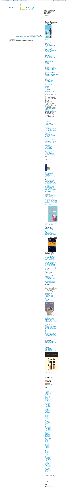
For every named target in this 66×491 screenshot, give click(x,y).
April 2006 (47, 463)
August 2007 (47, 449)
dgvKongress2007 (49, 46)
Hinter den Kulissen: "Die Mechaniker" (17, 11)
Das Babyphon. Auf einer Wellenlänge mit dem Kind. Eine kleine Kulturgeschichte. (50, 224)
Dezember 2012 (48, 402)
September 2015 (48, 390)
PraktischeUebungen (49, 61)
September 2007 (48, 449)
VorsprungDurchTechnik (50, 80)
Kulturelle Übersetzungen (49, 372)
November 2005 (48, 467)
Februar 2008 (47, 444)
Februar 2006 (47, 465)
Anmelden (55, 0)
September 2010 (48, 422)
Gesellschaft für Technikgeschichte (48, 148)
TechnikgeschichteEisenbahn (51, 71)
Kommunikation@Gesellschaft (50, 141)
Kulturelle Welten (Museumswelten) (48, 149)
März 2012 (47, 408)
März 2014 (47, 394)
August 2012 (47, 406)
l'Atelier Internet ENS (48, 146)
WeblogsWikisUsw (49, 81)
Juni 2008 (47, 441)
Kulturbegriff (48, 55)
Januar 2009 (47, 435)
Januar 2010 (47, 425)
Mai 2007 (47, 452)
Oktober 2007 (47, 448)
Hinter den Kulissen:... (24, 0)
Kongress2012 (48, 53)
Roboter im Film (48, 106)
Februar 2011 (47, 419)
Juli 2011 (46, 414)
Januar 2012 (47, 410)
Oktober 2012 (47, 404)
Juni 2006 (47, 461)
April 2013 (47, 399)
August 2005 (47, 470)
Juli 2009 (46, 431)
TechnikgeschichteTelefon (50, 76)
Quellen (47, 62)
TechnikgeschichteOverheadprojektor (51, 74)
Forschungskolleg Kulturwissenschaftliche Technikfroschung (49, 124)
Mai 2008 (47, 442)
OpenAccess (48, 60)
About (47, 41)
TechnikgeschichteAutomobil (51, 68)
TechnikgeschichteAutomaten (51, 67)
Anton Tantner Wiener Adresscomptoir (49, 152)
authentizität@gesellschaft (50, 42)
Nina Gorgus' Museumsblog (50, 150)
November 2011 (48, 411)
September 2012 (48, 405)
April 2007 (47, 453)
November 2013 (48, 395)
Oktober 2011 (47, 412)
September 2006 (48, 459)
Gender (47, 47)
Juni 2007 (47, 451)
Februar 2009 (47, 434)
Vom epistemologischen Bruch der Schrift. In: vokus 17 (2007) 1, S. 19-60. (51, 268)
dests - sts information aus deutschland (49, 145)
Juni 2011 (47, 415)
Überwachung (48, 78)
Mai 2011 (46, 416)
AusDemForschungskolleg (50, 41)
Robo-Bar (47, 115)
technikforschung (9, 0)
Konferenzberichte (49, 51)
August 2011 (47, 413)
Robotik (47, 63)
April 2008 (47, 443)
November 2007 (48, 447)
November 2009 (48, 427)
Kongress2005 (48, 52)
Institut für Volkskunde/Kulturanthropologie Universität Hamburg (50, 128)
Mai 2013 (47, 398)
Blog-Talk (47, 43)
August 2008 (47, 439)
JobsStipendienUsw (49, 48)
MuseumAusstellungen (50, 58)
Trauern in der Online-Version (50, 111)
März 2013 (47, 400)
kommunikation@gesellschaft (51, 50)
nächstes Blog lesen (60, 0)
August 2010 (47, 423)
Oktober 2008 (47, 437)
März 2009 (47, 433)
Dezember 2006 (48, 456)
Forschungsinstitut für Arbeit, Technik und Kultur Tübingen (50, 154)
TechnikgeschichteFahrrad (50, 72)
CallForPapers (48, 44)
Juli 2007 (46, 450)
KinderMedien (48, 49)
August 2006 (47, 460)
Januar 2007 (47, 455)
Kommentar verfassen (32, 36)
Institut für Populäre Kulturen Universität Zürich (50, 126)
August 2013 (47, 397)
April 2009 (47, 432)
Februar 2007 (47, 455)
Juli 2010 (46, 424)
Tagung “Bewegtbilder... (49, 102)
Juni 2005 (47, 472)
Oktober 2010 (47, 421)
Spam (47, 65)
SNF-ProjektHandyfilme (50, 64)
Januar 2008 (47, 445)
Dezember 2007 (48, 446)
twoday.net (4, 0)
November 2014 (48, 393)
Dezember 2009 (48, 426)
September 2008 (48, 438)
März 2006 (47, 464)
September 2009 (48, 429)
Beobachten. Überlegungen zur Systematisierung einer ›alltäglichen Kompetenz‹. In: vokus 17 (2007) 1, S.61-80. (50, 264)
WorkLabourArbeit (16, 0)
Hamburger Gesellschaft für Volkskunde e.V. (50, 136)
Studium (47, 65)
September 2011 (48, 413)
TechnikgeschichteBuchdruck (51, 70)
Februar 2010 (47, 425)
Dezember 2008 (48, 436)
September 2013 (48, 396)
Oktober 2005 (47, 468)
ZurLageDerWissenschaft (50, 83)
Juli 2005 (46, 471)
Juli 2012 (46, 407)
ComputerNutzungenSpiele (50, 45)
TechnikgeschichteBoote (50, 69)
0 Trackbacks (39, 36)
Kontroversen (48, 54)
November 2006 (48, 457)
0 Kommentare (25, 36)
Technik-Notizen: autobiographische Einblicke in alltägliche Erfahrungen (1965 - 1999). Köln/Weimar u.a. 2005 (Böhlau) (50, 327)
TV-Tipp (47, 77)
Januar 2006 (47, 466)
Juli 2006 (46, 461)
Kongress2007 (48, 53)
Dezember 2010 (48, 420)
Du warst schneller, (48, 99)
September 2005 (48, 469)
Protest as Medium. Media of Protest (50, 133)
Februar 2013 (47, 401)
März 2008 (47, 443)
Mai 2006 (47, 462)
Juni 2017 (47, 389)
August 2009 (47, 430)
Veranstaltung (48, 79)
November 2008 (48, 437)
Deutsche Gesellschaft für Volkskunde (49, 137)
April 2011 (47, 417)
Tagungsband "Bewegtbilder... (50, 91)
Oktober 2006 (47, 458)
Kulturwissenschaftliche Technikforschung (49, 39)
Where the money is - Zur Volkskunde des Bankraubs (50, 143)
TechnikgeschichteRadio (50, 75)
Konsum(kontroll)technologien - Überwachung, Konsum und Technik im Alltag (50, 131)
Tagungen (47, 66)
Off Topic (47, 59)
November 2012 (48, 403)
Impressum (47, 87)
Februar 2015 (47, 391)
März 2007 (47, 454)
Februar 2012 (47, 409)
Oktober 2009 (47, 428)
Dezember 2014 (48, 392)
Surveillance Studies (48, 134)
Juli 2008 (46, 440)
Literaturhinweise (49, 56)
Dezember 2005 (48, 467)
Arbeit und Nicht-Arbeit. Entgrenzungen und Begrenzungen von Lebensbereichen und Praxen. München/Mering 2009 (50, 175)
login (46, 17)
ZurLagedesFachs (49, 84)
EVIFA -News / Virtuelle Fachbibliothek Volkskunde (50, 139)
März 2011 (47, 418)
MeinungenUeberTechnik (50, 57)
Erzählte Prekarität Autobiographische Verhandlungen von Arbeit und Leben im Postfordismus (50, 350)
